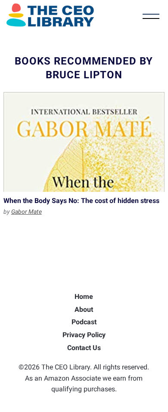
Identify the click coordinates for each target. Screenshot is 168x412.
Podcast (84, 322)
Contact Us (84, 348)
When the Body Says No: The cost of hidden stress (84, 142)
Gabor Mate (26, 211)
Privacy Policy (84, 335)
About (84, 309)
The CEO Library (50, 15)
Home (84, 296)
